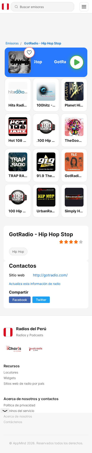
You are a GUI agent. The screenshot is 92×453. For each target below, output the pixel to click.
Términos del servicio (19, 411)
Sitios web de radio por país (24, 383)
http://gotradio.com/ (50, 275)
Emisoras (12, 43)
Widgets (10, 378)
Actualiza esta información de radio (34, 284)
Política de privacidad (19, 405)
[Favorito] (29, 52)
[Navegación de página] (83, 6)
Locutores (11, 372)
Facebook (20, 300)
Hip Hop (18, 251)
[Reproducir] (76, 62)
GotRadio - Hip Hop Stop (42, 43)
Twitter (41, 300)
